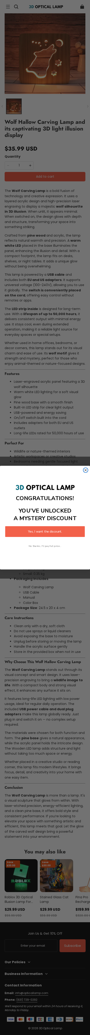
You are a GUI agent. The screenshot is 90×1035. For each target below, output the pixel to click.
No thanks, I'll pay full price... (45, 546)
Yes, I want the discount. (45, 531)
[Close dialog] (85, 470)
